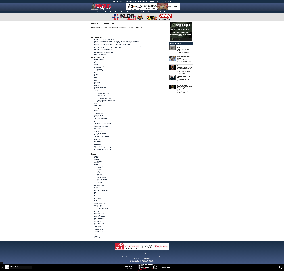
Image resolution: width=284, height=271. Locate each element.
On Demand (97, 82)
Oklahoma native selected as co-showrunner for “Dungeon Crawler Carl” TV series (115, 43)
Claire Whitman (98, 146)
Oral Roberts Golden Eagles (104, 98)
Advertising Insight (99, 59)
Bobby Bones (97, 144)
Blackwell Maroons (99, 185)
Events (123, 12)
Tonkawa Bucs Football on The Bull (103, 228)
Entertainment (97, 67)
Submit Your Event (99, 223)
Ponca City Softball (99, 213)
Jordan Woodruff (98, 113)
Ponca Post (100, 79)
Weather (96, 236)
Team (95, 224)
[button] (165, 12)
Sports (96, 92)
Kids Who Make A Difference (104, 210)
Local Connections (102, 177)
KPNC (95, 200)
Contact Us (151, 12)
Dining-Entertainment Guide (101, 190)
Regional (96, 85)
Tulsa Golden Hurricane (103, 102)
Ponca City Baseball (99, 211)
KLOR (95, 197)
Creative (99, 169)
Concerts (99, 69)
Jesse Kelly (97, 130)
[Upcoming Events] (172, 50)
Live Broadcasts (101, 176)
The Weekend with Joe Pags (101, 136)
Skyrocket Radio (146, 258)
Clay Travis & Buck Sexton (101, 126)
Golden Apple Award (102, 208)
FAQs (98, 172)
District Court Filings (99, 66)
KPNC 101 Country (117, 1)
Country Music (101, 71)
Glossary (99, 174)
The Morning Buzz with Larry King (102, 123)
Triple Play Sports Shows (100, 233)
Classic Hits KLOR (130, 1)
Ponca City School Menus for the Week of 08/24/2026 (108, 47)
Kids (95, 75)
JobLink (96, 74)
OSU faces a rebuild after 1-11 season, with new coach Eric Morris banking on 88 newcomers (117, 51)
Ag (95, 61)
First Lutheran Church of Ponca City (103, 149)
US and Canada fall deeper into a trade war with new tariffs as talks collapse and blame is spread (118, 46)
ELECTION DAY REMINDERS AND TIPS (104, 39)
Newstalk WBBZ (166, 1)
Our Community (98, 205)
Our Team (144, 12)
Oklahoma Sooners (102, 95)
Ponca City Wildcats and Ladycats (106, 100)
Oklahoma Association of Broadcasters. (144, 260)
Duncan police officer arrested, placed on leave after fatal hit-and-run (112, 44)
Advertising (100, 166)
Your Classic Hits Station (100, 118)
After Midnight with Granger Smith (102, 148)
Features (129, 12)
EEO (95, 192)
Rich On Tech (97, 134)
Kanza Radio (97, 139)
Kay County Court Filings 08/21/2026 (103, 49)
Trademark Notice (98, 229)
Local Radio (100, 12)
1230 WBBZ (97, 159)
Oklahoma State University (104, 97)
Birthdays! (96, 184)
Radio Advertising (101, 180)
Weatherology (150, 261)
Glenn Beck (97, 125)
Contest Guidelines (99, 189)
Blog (95, 62)
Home (94, 12)
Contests (136, 12)
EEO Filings (144, 253)
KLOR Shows (97, 198)
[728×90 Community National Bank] (147, 267)
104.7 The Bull (141, 1)
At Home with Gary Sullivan (101, 133)
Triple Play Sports (153, 1)
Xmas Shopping (98, 105)
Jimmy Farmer (98, 112)
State (95, 103)
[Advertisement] (153, 6)
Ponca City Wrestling (99, 216)
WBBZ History (101, 161)
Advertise (159, 12)
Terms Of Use (97, 226)
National (96, 80)
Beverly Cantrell (98, 110)
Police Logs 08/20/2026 (100, 54)
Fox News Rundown (99, 121)
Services (99, 182)
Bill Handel (97, 138)
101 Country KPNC (98, 115)
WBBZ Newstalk (98, 143)
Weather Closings (98, 238)
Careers (96, 64)
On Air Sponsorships (102, 179)
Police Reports (98, 84)
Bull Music (96, 151)
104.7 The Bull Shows (99, 158)
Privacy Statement (99, 218)
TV (111, 12)
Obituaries (117, 12)
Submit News (97, 221)
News (107, 12)
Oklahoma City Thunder (103, 93)
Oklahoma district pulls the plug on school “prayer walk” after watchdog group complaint (116, 41)
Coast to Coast (98, 131)
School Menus (98, 88)
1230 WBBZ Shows (99, 162)
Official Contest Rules (99, 203)
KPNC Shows (97, 202)
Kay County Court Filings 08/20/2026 (103, 52)
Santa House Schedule (100, 87)
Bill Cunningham (98, 141)
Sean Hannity (97, 128)
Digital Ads (100, 171)
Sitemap (96, 220)
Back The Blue (101, 207)
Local (95, 77)
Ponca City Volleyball (99, 215)
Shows (96, 90)
